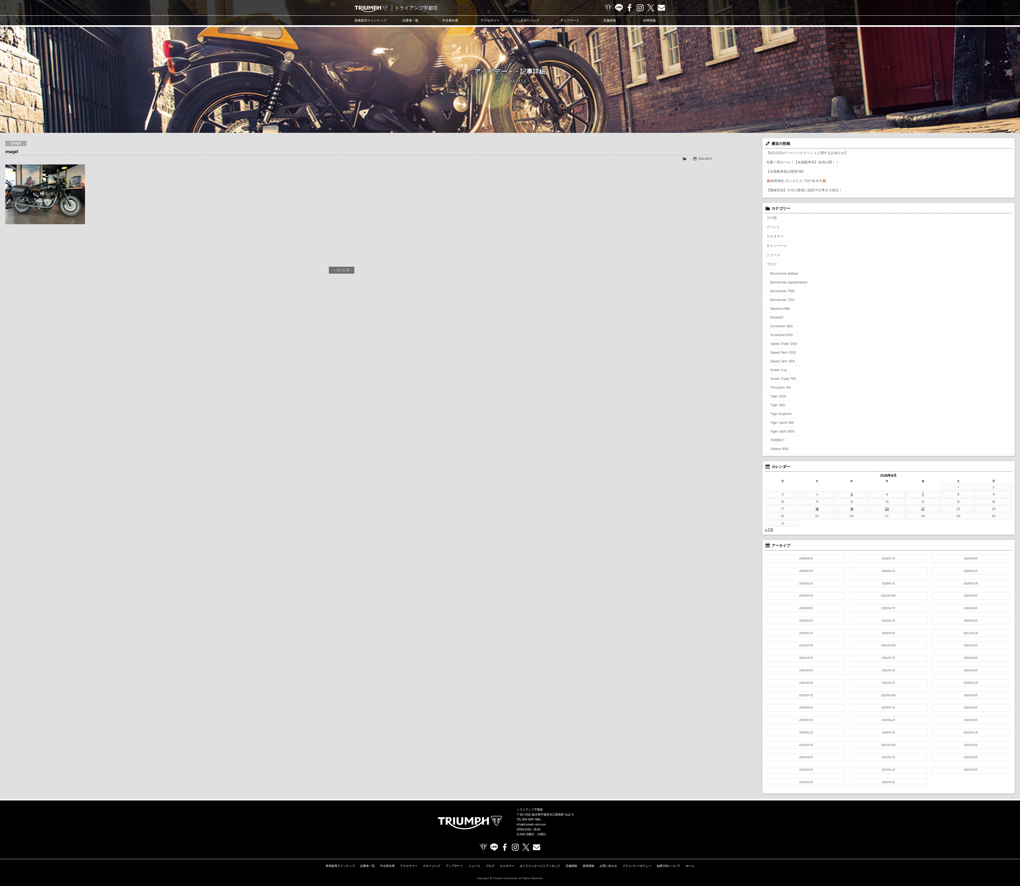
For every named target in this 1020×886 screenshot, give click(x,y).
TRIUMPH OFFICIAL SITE (608, 8)
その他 (771, 217)
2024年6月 (971, 658)
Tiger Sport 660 (782, 422)
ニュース (773, 255)
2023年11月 (806, 695)
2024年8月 (806, 658)
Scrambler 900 (781, 326)
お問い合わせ (608, 866)
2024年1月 (888, 683)
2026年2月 (806, 583)
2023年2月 (806, 732)
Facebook (630, 8)
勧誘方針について (668, 866)
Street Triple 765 (783, 378)
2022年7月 (888, 757)
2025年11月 (806, 595)
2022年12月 (970, 732)
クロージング (529, 20)
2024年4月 (888, 670)
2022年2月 (806, 782)
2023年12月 (970, 683)
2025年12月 (970, 583)
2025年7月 (888, 608)
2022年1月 (888, 782)
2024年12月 (970, 633)
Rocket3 (776, 317)
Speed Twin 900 (782, 361)
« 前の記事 (341, 270)
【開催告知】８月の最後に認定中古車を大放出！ (804, 190)
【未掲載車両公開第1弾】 (785, 171)
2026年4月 (888, 571)
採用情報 (649, 20)
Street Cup (778, 370)
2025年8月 (806, 608)
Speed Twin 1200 (783, 352)
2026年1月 (888, 583)
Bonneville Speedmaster (789, 282)
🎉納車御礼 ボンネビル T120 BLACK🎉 (796, 181)
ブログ (771, 264)
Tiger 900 (777, 405)
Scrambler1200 (781, 335)
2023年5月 (806, 720)
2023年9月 (971, 695)
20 (887, 509)
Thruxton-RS (780, 387)
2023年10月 (888, 695)
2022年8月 (806, 757)
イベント (773, 227)
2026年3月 (971, 571)
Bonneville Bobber (784, 273)
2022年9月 (971, 745)
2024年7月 (888, 658)
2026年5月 (806, 571)
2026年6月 (971, 558)
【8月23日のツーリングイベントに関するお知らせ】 (807, 153)
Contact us (661, 8)
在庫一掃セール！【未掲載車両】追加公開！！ (802, 162)
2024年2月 (806, 683)
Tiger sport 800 (782, 431)
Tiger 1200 (778, 396)
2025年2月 (806, 633)
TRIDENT (777, 440)
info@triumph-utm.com (531, 824)
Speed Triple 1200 (783, 343)
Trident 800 (779, 449)
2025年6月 (971, 608)
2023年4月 (888, 720)
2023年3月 (971, 720)
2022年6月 (971, 757)
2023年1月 (888, 732)
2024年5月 (806, 670)
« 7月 (769, 529)
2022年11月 (806, 745)
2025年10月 (888, 595)
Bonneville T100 (782, 291)
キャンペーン (776, 245)
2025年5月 (806, 620)
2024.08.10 (705, 158)
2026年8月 (806, 558)
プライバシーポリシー (637, 866)
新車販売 (370, 20)
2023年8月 (806, 707)
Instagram (640, 8)
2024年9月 (971, 645)
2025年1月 (888, 633)
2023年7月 (888, 707)
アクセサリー (490, 20)
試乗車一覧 (410, 20)
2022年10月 (888, 745)
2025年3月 (971, 620)
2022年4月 (888, 769)
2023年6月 (971, 707)
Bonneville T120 (782, 300)
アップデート (569, 20)
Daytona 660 (780, 308)
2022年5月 (806, 769)
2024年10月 (888, 645)
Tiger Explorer (781, 414)
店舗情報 (609, 20)
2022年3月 (971, 769)
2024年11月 (806, 645)
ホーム (690, 866)
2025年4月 (888, 620)
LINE (619, 8)
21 (922, 509)
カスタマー (775, 236)
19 (851, 509)
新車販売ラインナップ (340, 866)
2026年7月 (888, 558)
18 (817, 509)
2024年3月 (971, 670)
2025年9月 (971, 595)
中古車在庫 (450, 20)
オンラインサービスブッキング (540, 866)
